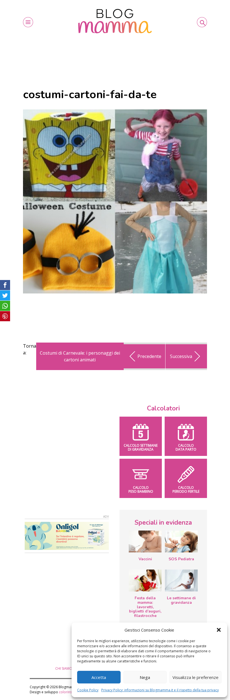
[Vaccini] (145, 541)
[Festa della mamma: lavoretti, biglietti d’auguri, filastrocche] (145, 580)
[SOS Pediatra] (181, 541)
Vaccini (145, 559)
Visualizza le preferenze (196, 677)
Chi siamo (63, 668)
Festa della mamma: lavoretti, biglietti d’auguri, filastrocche (145, 606)
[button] (219, 630)
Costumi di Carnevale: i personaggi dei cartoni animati (80, 356)
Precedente (149, 356)
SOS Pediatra (181, 559)
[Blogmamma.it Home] (115, 21)
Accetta (98, 677)
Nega (145, 677)
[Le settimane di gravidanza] (181, 580)
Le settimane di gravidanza (181, 600)
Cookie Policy (87, 690)
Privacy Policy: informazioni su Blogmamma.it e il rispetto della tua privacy (160, 690)
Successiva (181, 356)
